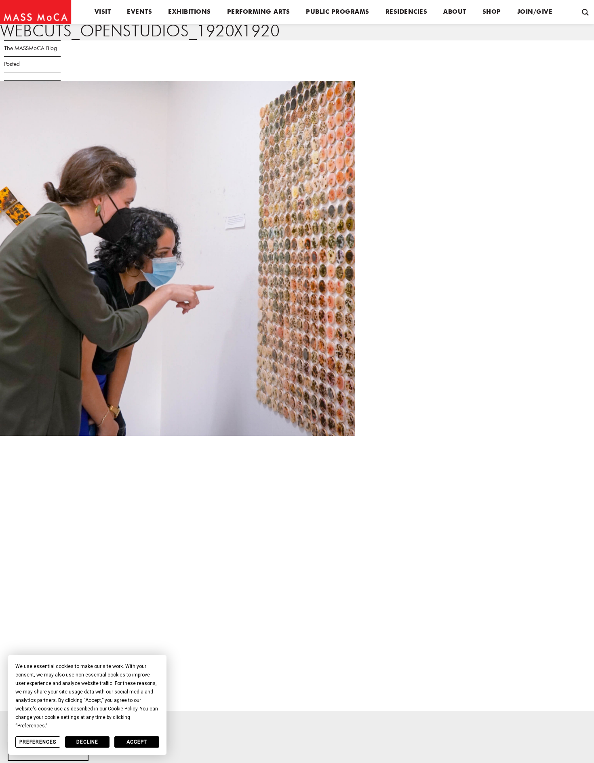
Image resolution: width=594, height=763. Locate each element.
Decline (87, 742)
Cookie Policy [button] (122, 709)
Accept (136, 742)
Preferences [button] (31, 726)
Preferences (37, 742)
